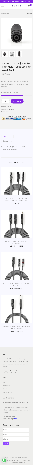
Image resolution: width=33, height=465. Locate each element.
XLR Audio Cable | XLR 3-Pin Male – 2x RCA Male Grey (16, 285)
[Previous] (4, 33)
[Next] (28, 33)
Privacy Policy (26, 460)
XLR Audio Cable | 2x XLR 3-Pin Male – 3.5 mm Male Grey (16, 242)
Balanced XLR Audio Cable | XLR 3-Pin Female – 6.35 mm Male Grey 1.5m (16, 200)
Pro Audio (11, 109)
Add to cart (17, 101)
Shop (4, 382)
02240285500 (10, 416)
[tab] (16, 136)
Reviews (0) (7, 141)
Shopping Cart (7, 392)
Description (7, 136)
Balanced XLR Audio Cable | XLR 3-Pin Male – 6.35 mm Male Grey (16, 327)
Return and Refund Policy (11, 460)
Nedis (7, 112)
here (15, 419)
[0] (29, 6)
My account (6, 386)
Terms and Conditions (18, 463)
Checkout (6, 389)
